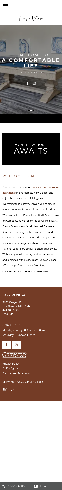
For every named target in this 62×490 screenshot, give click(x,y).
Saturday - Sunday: (14, 335)
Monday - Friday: (12, 330)
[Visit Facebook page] (27, 83)
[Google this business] (34, 83)
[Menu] (5, 6)
